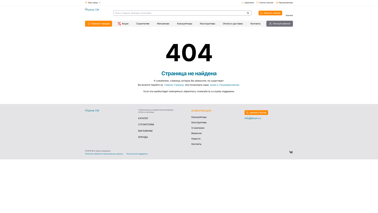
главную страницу (174, 84)
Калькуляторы (184, 23)
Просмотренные (286, 2)
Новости (196, 138)
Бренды (143, 137)
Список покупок (266, 2)
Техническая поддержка (137, 154)
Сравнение (249, 2)
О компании (197, 127)
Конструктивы (207, 23)
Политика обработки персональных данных (104, 154)
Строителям (142, 23)
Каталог (143, 118)
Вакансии (196, 133)
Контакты (255, 23)
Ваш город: (93, 2)
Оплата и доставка (233, 23)
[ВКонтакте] (291, 152)
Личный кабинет (282, 23)
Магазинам (163, 23)
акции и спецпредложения (224, 84)
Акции (125, 23)
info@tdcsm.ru (253, 118)
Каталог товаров (100, 23)
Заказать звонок (272, 13)
